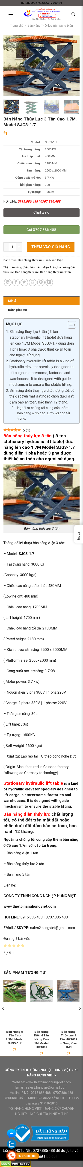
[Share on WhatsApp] (8, 282)
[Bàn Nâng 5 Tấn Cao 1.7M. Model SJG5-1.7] (14, 991)
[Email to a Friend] (32, 282)
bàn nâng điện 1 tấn (43, 267)
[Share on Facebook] (16, 282)
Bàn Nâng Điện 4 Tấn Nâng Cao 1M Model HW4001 (41, 1039)
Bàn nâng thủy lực (27, 272)
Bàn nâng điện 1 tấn (22, 853)
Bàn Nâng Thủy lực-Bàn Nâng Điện (50, 25)
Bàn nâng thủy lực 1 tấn (55, 272)
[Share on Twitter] (24, 282)
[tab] (41, 300)
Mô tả (12, 300)
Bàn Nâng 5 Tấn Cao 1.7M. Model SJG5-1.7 (15, 1037)
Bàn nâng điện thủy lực (26, 814)
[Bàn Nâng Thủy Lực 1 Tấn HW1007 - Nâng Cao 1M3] (68, 991)
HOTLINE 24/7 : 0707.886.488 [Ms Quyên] (41, 3)
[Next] (72, 66)
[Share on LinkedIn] (49, 282)
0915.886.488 (41, 1093)
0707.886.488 (62, 1093)
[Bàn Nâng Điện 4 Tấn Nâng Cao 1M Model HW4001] (41, 991)
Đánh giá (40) (17, 310)
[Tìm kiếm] (73, 14)
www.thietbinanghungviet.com (48, 1082)
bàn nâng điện (19, 267)
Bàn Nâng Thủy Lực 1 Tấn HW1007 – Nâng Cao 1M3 (68, 1039)
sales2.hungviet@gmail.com (47, 1088)
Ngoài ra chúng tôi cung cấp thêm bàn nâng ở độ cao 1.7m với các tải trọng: (43, 413)
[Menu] (10, 14)
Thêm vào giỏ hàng (50, 247)
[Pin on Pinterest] (41, 282)
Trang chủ (16, 25)
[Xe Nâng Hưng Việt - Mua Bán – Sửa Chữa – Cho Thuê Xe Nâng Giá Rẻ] (42, 14)
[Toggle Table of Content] (69, 325)
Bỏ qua (51, 1156)
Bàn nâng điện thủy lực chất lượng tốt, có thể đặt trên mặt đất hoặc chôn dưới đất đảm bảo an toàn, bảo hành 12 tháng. (41, 396)
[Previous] (11, 66)
